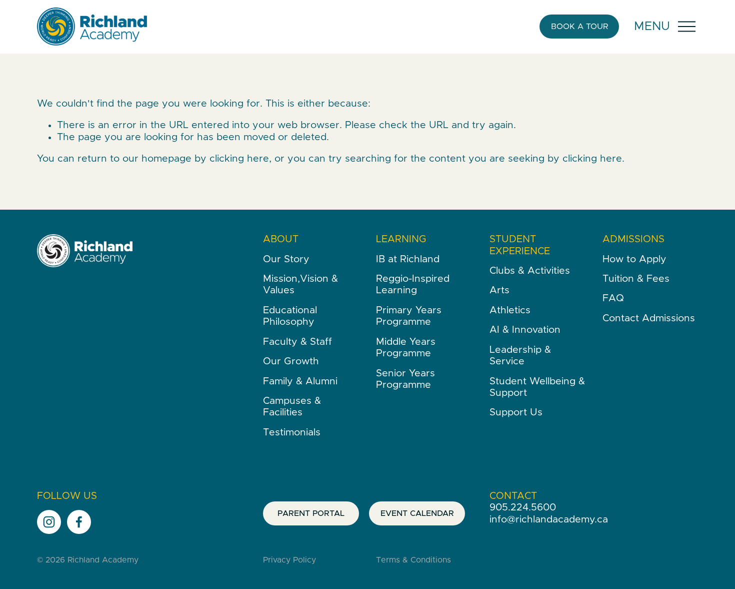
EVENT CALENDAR (417, 513)
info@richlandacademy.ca (549, 519)
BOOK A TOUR (579, 27)
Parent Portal (311, 513)
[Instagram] (49, 522)
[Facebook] (79, 522)
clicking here (239, 159)
